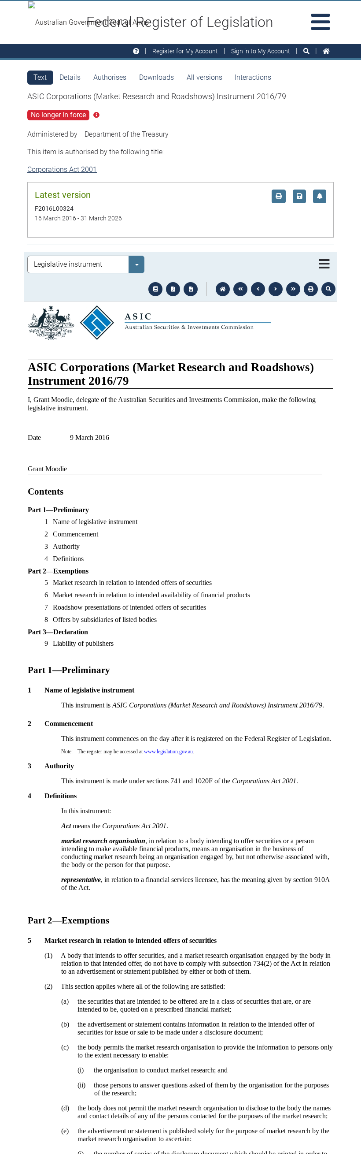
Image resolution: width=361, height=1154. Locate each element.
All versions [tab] (204, 77)
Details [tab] (70, 77)
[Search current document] (328, 289)
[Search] (306, 51)
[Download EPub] (155, 289)
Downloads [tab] (156, 77)
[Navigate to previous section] (258, 289)
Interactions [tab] (253, 77)
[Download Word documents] (191, 289)
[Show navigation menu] (324, 264)
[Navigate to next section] (276, 289)
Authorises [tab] (109, 77)
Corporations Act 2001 (62, 169)
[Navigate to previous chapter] (240, 289)
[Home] (326, 51)
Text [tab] (40, 77)
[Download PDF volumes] (173, 289)
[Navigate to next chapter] (293, 289)
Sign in (260, 51)
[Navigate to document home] (223, 289)
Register (185, 51)
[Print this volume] (311, 289)
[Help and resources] (136, 51)
